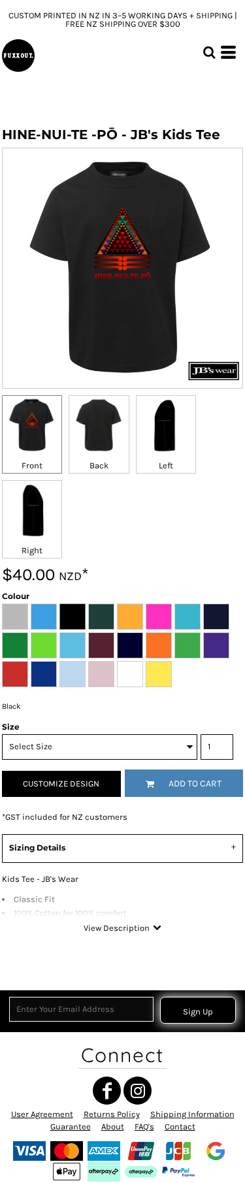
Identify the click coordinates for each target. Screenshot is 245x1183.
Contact (180, 1126)
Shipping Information (192, 1114)
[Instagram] (137, 1091)
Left (166, 465)
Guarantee (70, 1126)
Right (32, 550)
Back (99, 465)
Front (32, 465)
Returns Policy (112, 1114)
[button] (209, 52)
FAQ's (144, 1126)
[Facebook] (107, 1091)
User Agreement (42, 1114)
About (112, 1126)
